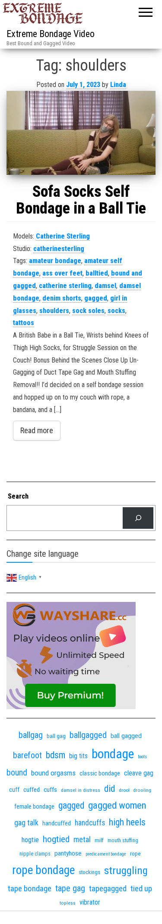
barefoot (27, 755)
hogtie (30, 840)
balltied (97, 273)
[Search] (138, 517)
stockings (89, 872)
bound (16, 773)
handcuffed (56, 823)
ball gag (56, 735)
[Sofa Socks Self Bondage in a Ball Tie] (81, 132)
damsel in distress (80, 790)
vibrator (89, 902)
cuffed (31, 790)
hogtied (56, 839)
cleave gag (138, 773)
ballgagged (88, 735)
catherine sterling (65, 286)
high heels (127, 822)
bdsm (55, 755)
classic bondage (99, 773)
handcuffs (90, 823)
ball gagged (126, 736)
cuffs (50, 790)
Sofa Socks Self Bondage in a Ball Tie (81, 200)
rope (135, 853)
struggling (126, 870)
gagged (95, 298)
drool (124, 790)
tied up (141, 888)
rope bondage (43, 870)
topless (68, 903)
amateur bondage (55, 261)
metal (82, 839)
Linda (118, 85)
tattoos (23, 323)
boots (142, 757)
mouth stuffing (123, 840)
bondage (113, 754)
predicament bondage (106, 854)
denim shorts (61, 298)
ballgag (31, 735)
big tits (78, 756)
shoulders (54, 311)
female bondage (34, 806)
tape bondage (29, 888)
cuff (14, 789)
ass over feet (62, 273)
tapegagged (108, 888)
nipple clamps (35, 854)
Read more (36, 430)
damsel (105, 286)
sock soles (88, 311)
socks (116, 311)
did (109, 788)
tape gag (70, 888)
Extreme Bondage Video (50, 33)
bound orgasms (53, 773)
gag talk (26, 822)
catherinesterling (58, 249)
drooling (142, 790)
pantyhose (68, 853)
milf (99, 840)
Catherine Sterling (63, 236)
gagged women (117, 805)
